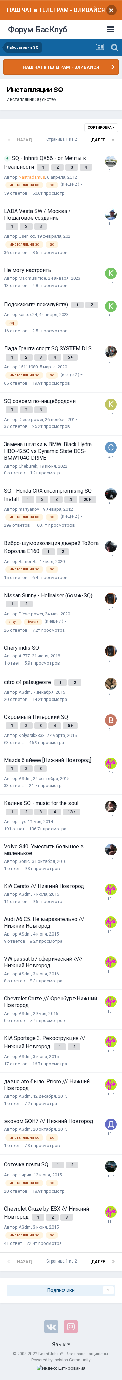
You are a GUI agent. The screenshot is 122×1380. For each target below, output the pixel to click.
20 (86, 499)
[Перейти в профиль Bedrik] (111, 720)
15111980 (28, 366)
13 (71, 812)
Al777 (24, 655)
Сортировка (100, 127)
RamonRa (28, 561)
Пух (22, 821)
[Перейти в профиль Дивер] (111, 1124)
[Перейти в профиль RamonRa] (111, 546)
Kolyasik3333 (32, 735)
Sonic (24, 861)
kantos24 (28, 314)
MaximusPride (32, 278)
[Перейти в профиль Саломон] (111, 684)
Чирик (25, 1174)
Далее (98, 140)
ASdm (25, 692)
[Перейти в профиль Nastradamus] (111, 161)
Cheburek (28, 466)
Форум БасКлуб (37, 29)
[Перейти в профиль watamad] (111, 214)
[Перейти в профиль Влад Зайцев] (111, 806)
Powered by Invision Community (61, 1360)
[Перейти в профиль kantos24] (111, 273)
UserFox (27, 236)
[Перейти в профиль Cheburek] (111, 447)
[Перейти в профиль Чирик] (111, 1166)
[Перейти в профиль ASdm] (111, 763)
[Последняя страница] (113, 140)
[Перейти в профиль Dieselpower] (111, 598)
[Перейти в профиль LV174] (111, 494)
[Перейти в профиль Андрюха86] (111, 352)
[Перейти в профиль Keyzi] (111, 404)
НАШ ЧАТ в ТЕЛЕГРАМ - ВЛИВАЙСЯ (56, 9)
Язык (59, 1344)
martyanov (29, 509)
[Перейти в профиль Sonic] (111, 849)
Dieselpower (31, 419)
